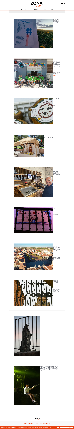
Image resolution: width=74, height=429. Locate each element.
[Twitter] (64, 3)
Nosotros (27, 9)
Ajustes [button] (58, 427)
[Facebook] (62, 3)
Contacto (44, 423)
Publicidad (44, 9)
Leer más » (54, 75)
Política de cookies (39, 423)
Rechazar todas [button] (65, 427)
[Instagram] (61, 3)
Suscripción (51, 9)
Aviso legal (26, 423)
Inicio (21, 9)
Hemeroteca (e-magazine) (36, 9)
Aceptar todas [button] (61, 427)
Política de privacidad (31, 423)
